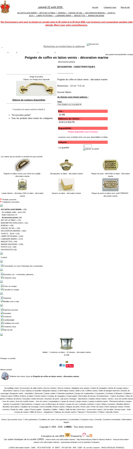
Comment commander (112, 419)
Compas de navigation (56, 396)
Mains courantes (108, 404)
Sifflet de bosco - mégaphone (41, 412)
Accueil (95, 7)
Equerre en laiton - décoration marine (66, 193)
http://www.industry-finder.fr (87, 439)
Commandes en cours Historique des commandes (23, 266)
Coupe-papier (71, 396)
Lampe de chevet (67, 401)
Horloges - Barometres (78, 399)
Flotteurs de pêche (13, 399)
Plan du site (125, 7)
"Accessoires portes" (21, 115)
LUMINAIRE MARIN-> (9, 239)
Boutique (12, 52)
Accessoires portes (46, 52)
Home (3, 419)
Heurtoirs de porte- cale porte (56, 399)
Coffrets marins (91, 391)
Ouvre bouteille (46, 407)
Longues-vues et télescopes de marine (49, 404)
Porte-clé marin (97, 407)
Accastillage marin (11, 388)
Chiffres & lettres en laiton (23, 396)
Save (71, 366)
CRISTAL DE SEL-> (8, 228)
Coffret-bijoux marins (66, 391)
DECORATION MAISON (95, 13)
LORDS (68, 427)
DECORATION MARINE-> (11, 231)
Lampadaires (54, 401)
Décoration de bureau (87, 396)
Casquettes (99, 393)
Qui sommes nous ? (16, 419)
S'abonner (7, 298)
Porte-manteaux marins (114, 407)
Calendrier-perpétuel (65, 393)
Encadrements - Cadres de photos (110, 396)
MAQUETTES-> (7, 241)
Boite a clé (80, 391)
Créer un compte (10, 286)
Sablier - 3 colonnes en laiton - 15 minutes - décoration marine (66, 352)
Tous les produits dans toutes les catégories (32, 118)
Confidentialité (8, 320)
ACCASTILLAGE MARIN (27, 13)
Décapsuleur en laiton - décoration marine (66, 174)
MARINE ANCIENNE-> (10, 244)
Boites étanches (8, 215)
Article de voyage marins (118, 388)
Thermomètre (91, 412)
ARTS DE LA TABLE (47, 13)
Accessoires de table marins (31, 388)
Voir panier (109, 54)
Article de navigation (99, 388)
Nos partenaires (31, 419)
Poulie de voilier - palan (20, 409)
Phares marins (59, 407)
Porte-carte (85, 407)
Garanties (7, 313)
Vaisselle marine (112, 412)
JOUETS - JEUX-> (8, 234)
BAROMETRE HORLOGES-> (12, 223)
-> (12, 209)
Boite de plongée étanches (109, 391)
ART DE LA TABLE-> (9, 220)
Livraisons (7, 317)
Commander (118, 54)
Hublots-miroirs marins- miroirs (101, 399)
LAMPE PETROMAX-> (10, 236)
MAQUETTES (79, 16)
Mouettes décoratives (11, 407)
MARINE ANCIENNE (96, 16)
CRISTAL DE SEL (75, 13)
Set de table (108, 409)
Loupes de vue (72, 404)
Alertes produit (6, 370)
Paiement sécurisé (10, 310)
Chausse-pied (6, 396)
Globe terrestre (37, 399)
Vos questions (61, 419)
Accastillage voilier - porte (12, 212)
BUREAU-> (5, 225)
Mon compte (128, 54)
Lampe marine (81, 401)
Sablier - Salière (58, 409)
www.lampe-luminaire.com (71, 442)
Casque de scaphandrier (84, 393)
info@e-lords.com (79, 137)
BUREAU (62, 13)
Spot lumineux (26, 404)
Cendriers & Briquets (114, 393)
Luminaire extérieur (86, 404)
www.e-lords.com (52, 439)
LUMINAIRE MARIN (63, 16)
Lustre (98, 404)
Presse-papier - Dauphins (40, 409)
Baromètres (7, 391)
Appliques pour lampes (81, 388)
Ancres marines (50, 388)
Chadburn (128, 393)
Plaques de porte (72, 407)
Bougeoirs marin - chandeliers (22, 393)
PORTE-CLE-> (7, 247)
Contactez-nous (110, 7)
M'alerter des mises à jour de (44, 376)
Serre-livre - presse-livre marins (89, 409)
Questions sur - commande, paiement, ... (19, 274)
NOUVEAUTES (7, 250)
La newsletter (74, 419)
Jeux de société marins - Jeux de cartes (32, 401)
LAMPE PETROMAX (44, 16)
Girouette (26, 399)
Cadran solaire (49, 393)
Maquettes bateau (49, 391)
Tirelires (101, 412)
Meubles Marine (123, 404)
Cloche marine (40, 396)
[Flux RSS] (93, 44)
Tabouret (81, 412)
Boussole (38, 393)
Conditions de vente (11, 323)
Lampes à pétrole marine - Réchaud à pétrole (106, 401)
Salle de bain (71, 409)
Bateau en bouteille (33, 391)
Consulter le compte (11, 290)
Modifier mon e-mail (11, 301)
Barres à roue (19, 391)
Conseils (98, 419)
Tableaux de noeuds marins (65, 412)
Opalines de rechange (29, 407)
